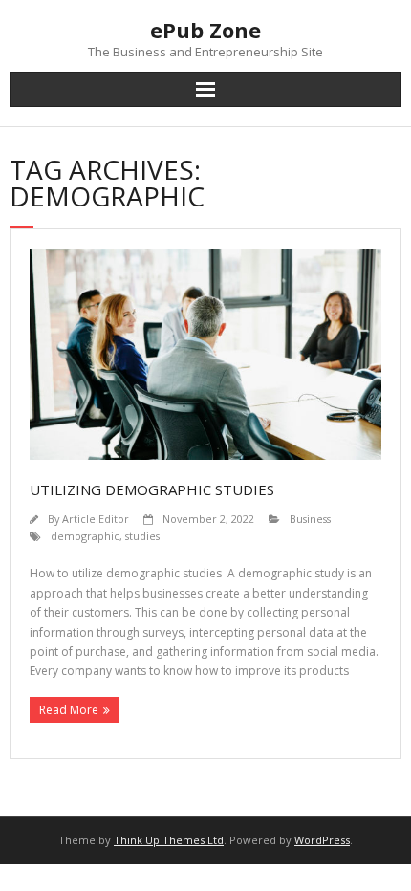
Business (310, 518)
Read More (68, 710)
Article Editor (95, 518)
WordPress (322, 840)
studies (142, 536)
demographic (85, 536)
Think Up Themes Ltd (169, 840)
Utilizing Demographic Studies (152, 489)
